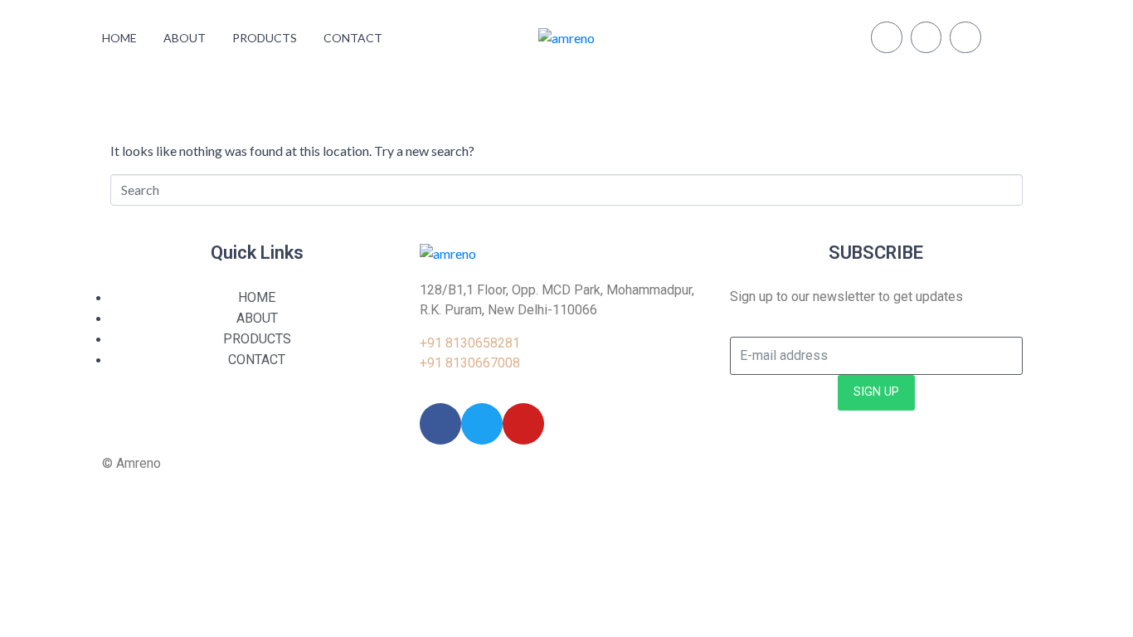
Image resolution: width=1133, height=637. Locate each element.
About (184, 38)
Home (119, 38)
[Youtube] (965, 37)
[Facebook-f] (926, 37)
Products (264, 38)
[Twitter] (886, 37)
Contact (352, 38)
